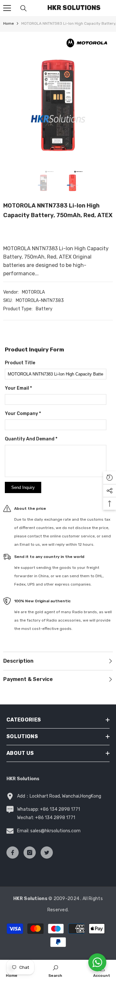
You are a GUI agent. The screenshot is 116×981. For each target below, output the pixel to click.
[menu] (7, 8)
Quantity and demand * (31, 439)
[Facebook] (12, 852)
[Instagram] (30, 852)
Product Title (20, 363)
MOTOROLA (33, 292)
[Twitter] (47, 852)
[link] (55, 970)
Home (8, 23)
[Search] (23, 8)
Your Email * (18, 388)
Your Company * (23, 413)
